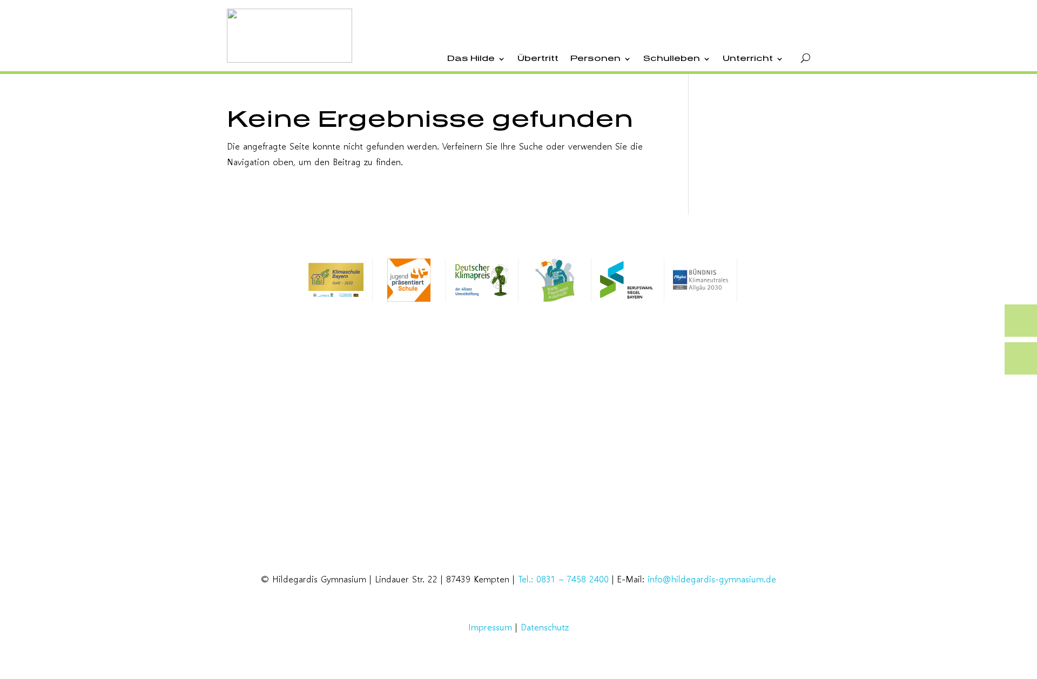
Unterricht (748, 58)
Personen (595, 58)
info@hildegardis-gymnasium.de (712, 579)
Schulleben (671, 58)
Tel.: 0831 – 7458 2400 (563, 579)
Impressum (490, 627)
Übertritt (537, 58)
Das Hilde (471, 58)
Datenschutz (545, 627)
